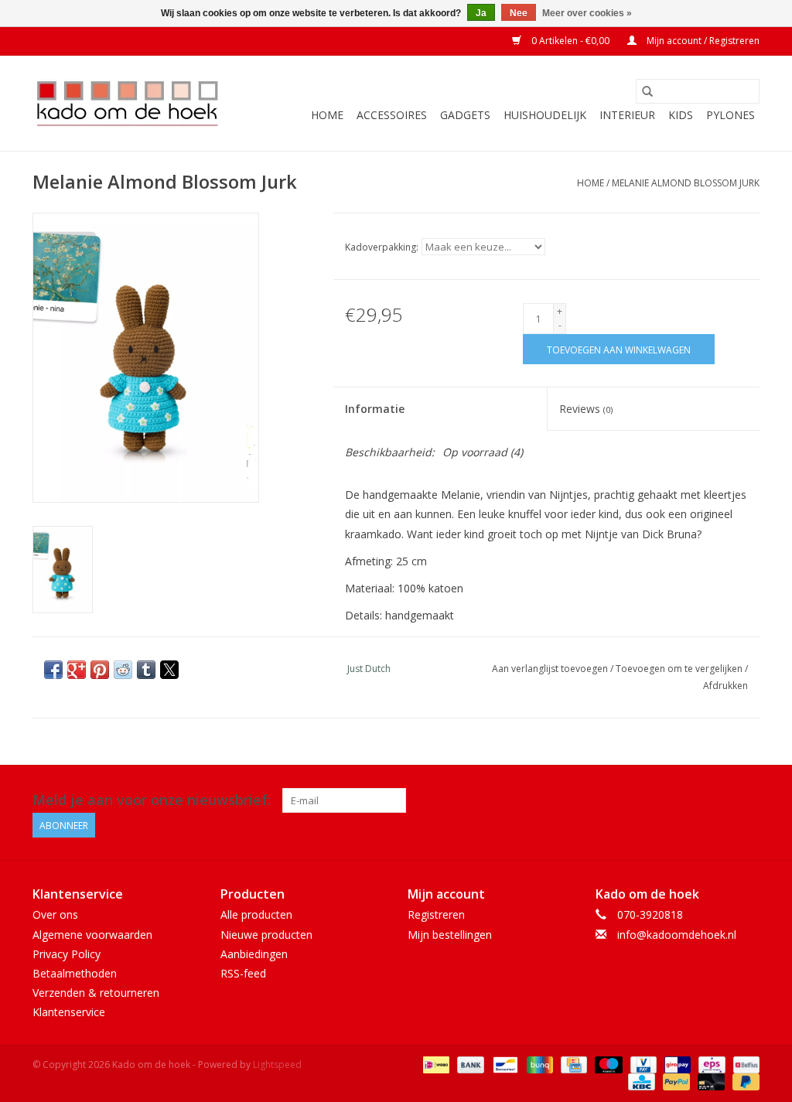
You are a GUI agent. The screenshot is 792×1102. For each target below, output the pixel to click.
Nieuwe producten (266, 934)
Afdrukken (725, 685)
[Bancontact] (503, 1064)
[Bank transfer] (469, 1064)
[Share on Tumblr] (146, 669)
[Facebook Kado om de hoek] (719, 800)
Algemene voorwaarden (92, 934)
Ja (481, 13)
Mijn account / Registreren (702, 40)
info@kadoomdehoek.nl (676, 934)
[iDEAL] (435, 1064)
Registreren (436, 914)
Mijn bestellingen (450, 934)
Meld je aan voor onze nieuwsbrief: (151, 800)
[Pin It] (99, 669)
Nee (518, 13)
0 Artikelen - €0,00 (570, 40)
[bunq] (538, 1064)
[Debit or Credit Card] (709, 1081)
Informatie (375, 408)
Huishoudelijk (545, 114)
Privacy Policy (66, 954)
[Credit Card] (572, 1064)
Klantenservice (68, 1012)
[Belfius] (744, 1064)
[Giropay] (676, 1064)
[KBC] (640, 1081)
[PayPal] (674, 1081)
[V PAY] (642, 1064)
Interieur (627, 114)
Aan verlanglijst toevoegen (551, 668)
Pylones (730, 114)
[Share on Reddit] (123, 669)
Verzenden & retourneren (95, 992)
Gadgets (465, 114)
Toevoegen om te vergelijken (680, 668)
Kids (680, 114)
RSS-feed (243, 973)
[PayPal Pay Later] (743, 1081)
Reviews (586, 408)
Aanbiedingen (254, 954)
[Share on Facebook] (53, 669)
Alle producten (256, 914)
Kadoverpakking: (381, 247)
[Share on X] (169, 669)
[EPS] (710, 1064)
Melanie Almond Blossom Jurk (686, 182)
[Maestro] (606, 1064)
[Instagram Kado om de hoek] (747, 800)
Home (327, 114)
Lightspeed (277, 1064)
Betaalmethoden (74, 973)
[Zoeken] (647, 91)
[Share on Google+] (76, 669)
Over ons (55, 914)
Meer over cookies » (587, 13)
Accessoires (392, 114)
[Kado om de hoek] (127, 103)
